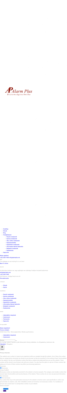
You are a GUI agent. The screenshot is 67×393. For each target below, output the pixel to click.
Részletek (3, 344)
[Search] (16, 340)
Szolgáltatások (7, 235)
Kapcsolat (6, 252)
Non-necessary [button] (4, 376)
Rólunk (5, 231)
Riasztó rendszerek (12, 237)
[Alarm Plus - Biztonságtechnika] (18, 97)
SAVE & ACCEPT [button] (4, 385)
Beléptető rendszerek (12, 248)
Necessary (5, 368)
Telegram (5, 389)
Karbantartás (10, 250)
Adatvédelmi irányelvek (9, 315)
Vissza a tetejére (4, 330)
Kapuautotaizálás (11, 242)
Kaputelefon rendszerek (13, 244)
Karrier (5, 287)
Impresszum (6, 317)
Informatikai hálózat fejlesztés (15, 246)
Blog (4, 233)
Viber (4, 391)
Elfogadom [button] (10, 344)
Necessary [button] (3, 366)
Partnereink (6, 319)
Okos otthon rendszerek (13, 240)
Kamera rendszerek (12, 238)
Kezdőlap (5, 229)
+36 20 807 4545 (4, 257)
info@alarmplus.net (14, 257)
